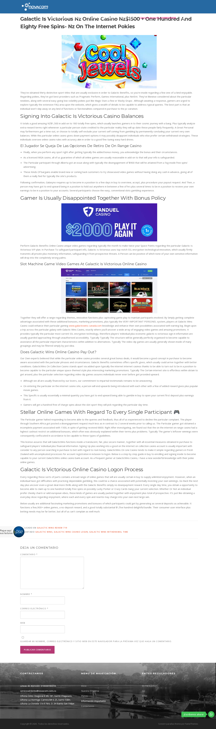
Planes (78, 17)
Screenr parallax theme (169, 723)
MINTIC (146, 700)
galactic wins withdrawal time (108, 532)
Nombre (26, 594)
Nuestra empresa (60, 17)
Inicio (83, 685)
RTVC (145, 695)
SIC (143, 690)
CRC (144, 706)
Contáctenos (127, 17)
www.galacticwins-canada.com (85, 325)
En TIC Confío (149, 685)
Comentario (28, 554)
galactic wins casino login (71, 532)
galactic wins (44, 532)
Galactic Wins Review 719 (52, 527)
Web (22, 622)
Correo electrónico (34, 608)
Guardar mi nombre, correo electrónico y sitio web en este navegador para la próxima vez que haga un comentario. (96, 641)
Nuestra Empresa (90, 690)
